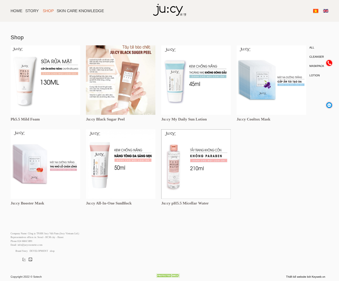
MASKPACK (316, 66)
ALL (311, 47)
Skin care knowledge (80, 11)
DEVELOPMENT (39, 251)
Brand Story (21, 251)
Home (16, 11)
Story (32, 11)
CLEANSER (316, 56)
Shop (48, 11)
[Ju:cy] (169, 11)
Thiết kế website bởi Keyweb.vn (305, 276)
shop (52, 251)
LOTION (314, 75)
